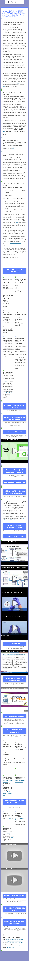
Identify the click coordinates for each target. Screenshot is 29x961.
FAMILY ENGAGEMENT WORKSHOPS (14, 731)
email (16, 749)
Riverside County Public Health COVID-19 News (14, 679)
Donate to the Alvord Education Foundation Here (14, 418)
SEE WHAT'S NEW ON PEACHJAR (14, 895)
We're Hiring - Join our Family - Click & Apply (14, 406)
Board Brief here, (10, 392)
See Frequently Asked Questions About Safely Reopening (14, 471)
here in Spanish (11, 520)
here (18, 83)
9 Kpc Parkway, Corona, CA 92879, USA (16, 942)
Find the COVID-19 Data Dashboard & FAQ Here (14, 526)
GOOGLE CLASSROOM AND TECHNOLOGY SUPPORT (14, 802)
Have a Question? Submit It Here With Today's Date (14, 922)
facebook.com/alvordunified (14, 946)
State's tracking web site (15, 243)
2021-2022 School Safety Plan (14, 482)
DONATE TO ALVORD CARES (14, 716)
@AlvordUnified (10, 947)
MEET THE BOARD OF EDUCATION (14, 271)
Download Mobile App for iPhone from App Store (8, 793)
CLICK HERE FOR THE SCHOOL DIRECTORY (14, 909)
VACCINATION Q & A (14, 643)
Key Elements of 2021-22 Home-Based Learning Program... (14, 492)
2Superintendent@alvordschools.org (14, 939)
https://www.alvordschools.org (14, 941)
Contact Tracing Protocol (14, 536)
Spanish (4, 820)
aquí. (12, 837)
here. (17, 222)
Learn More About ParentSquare (14, 432)
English (9, 818)
